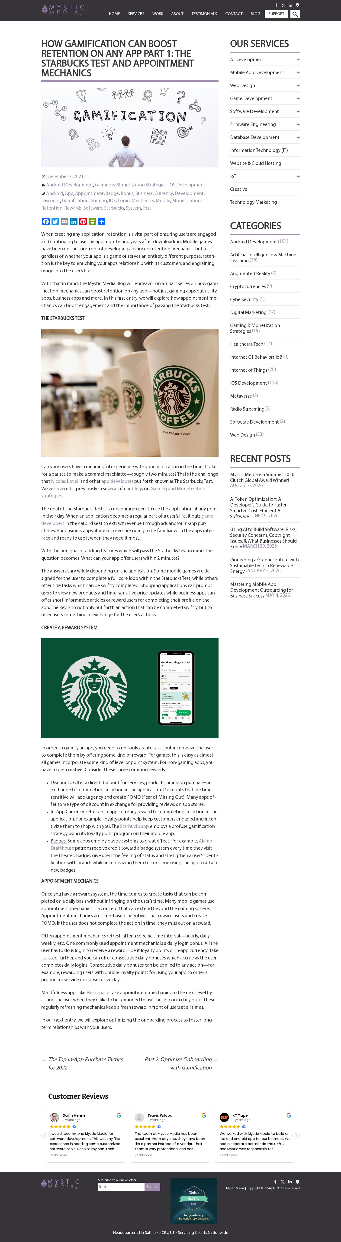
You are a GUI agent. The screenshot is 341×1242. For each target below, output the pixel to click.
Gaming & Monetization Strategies (131, 185)
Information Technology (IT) (259, 150)
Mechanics (143, 200)
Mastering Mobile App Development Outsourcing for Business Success (261, 590)
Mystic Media (235, 1188)
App (69, 193)
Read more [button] (58, 1155)
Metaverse (241, 396)
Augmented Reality (250, 273)
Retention (51, 208)
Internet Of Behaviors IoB (256, 357)
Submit (152, 1187)
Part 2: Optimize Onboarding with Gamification (182, 1064)
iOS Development (186, 185)
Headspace (98, 992)
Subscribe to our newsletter (117, 1180)
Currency (163, 193)
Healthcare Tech (246, 344)
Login (124, 200)
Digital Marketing (248, 312)
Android (54, 193)
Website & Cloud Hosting (255, 163)
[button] (296, 1135)
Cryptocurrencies (248, 286)
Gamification (75, 200)
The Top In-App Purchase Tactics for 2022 (82, 1064)
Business (144, 193)
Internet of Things (248, 370)
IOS (112, 200)
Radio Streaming (247, 409)
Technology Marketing (253, 202)
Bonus (127, 193)
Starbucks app (134, 826)
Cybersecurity (244, 299)
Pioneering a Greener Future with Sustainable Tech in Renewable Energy (264, 566)
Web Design (242, 435)
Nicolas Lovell (65, 481)
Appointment (89, 193)
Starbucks (114, 208)
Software (93, 208)
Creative (238, 189)
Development (189, 193)
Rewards (73, 208)
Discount (50, 200)
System (133, 208)
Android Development (69, 185)
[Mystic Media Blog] (70, 10)
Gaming (98, 200)
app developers (117, 481)
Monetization (186, 200)
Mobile (163, 200)
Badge (112, 193)
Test (147, 208)
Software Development (254, 422)
